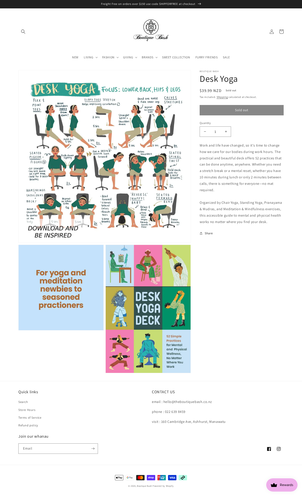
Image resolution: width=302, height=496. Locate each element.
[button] (23, 31)
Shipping (222, 97)
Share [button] (209, 233)
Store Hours (27, 410)
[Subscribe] (93, 448)
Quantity (205, 123)
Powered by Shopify (163, 486)
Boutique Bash (144, 486)
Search (23, 402)
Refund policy (28, 425)
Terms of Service (30, 418)
